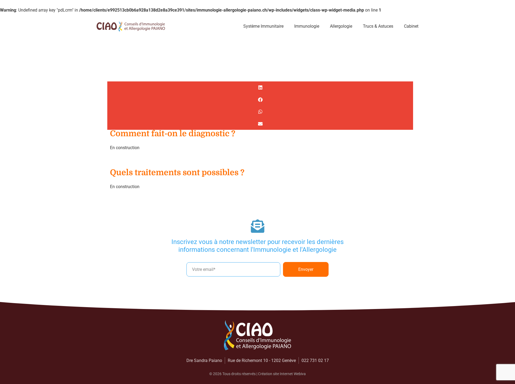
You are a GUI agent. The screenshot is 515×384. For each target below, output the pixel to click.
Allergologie (341, 26)
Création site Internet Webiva (282, 374)
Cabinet (411, 26)
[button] (260, 87)
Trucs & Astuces (378, 26)
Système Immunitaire (263, 26)
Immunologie (306, 26)
